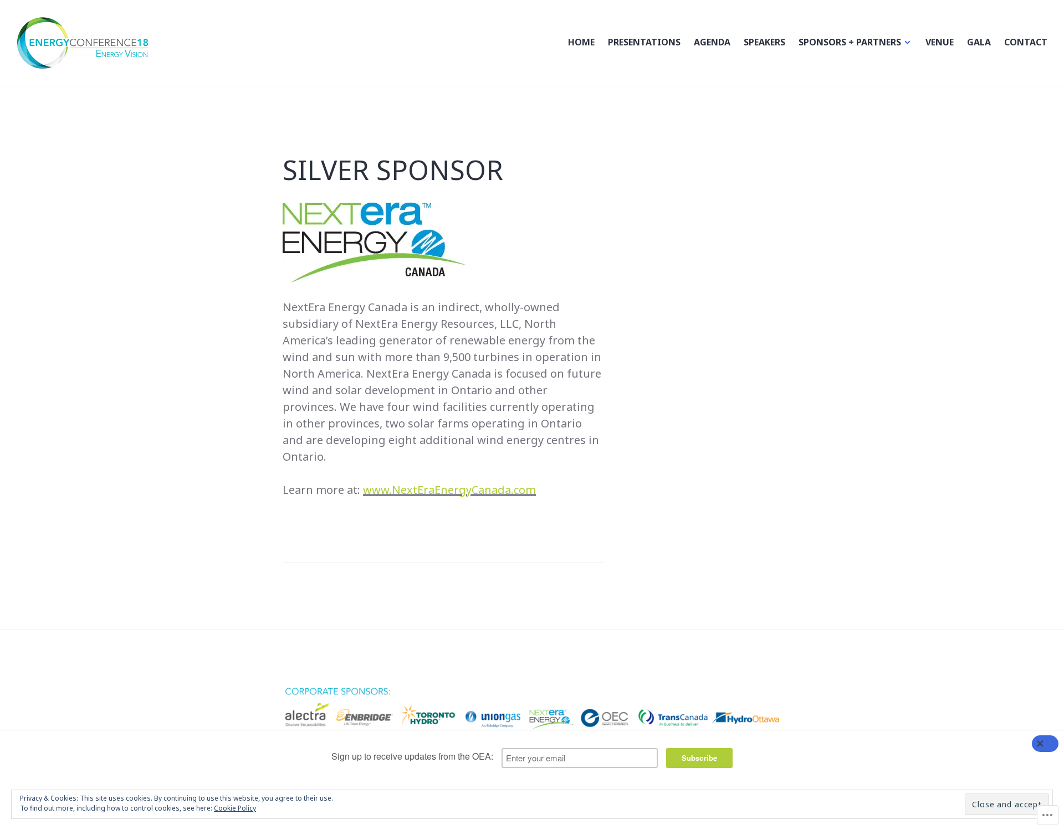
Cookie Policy (235, 808)
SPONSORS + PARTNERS (850, 42)
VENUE (939, 42)
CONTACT (1025, 42)
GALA (979, 42)
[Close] (1045, 743)
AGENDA (712, 42)
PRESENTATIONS (644, 42)
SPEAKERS (764, 42)
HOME (581, 42)
